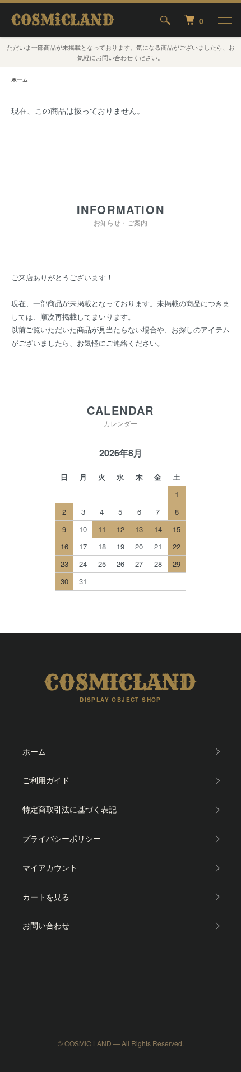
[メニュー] (224, 20)
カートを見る (45, 896)
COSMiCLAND (62, 20)
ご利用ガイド (45, 779)
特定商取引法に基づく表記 (69, 809)
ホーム (19, 80)
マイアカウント (49, 867)
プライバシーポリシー (61, 838)
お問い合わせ (45, 925)
